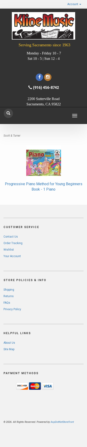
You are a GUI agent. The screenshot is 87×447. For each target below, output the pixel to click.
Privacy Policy (12, 309)
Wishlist (8, 249)
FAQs (6, 302)
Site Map (8, 349)
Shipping (8, 289)
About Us (9, 342)
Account (73, 4)
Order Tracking (13, 243)
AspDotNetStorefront (62, 421)
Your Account (12, 256)
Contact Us (10, 236)
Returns (8, 296)
